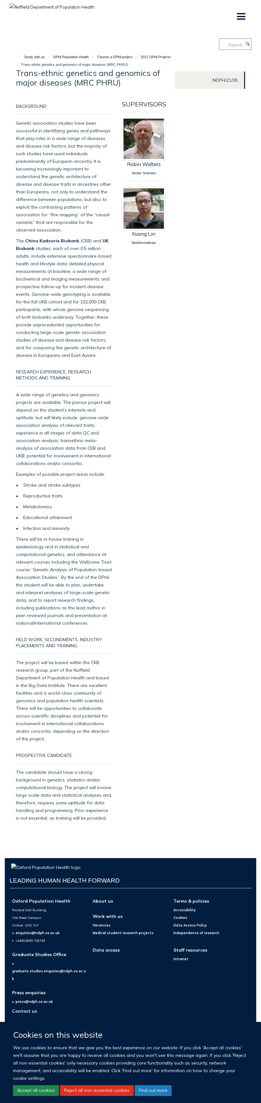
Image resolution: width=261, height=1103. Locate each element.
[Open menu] (240, 16)
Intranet (180, 959)
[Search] (247, 44)
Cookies (180, 917)
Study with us (34, 57)
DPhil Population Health (71, 57)
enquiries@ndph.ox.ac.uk (38, 933)
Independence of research (196, 933)
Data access (106, 950)
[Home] (17, 56)
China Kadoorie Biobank (52, 240)
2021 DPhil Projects (156, 57)
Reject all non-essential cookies (97, 1090)
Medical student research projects (123, 933)
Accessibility (184, 910)
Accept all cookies (36, 1090)
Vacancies (101, 925)
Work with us (108, 916)
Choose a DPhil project (114, 57)
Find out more (153, 1090)
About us (103, 901)
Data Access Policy (190, 925)
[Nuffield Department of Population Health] (52, 4)
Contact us (24, 1011)
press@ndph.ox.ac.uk (34, 1001)
